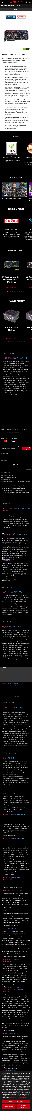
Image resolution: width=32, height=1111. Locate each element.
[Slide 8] (24, 291)
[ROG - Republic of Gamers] (16, 2)
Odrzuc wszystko (8, 1106)
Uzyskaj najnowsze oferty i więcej (10, 446)
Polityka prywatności (7, 475)
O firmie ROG (4, 453)
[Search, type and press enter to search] (26, 2)
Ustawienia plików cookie (16, 1101)
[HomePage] (2, 429)
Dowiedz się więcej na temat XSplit (13, 838)
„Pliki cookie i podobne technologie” (19, 1097)
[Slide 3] (12, 291)
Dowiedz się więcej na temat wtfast (14, 814)
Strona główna (5, 457)
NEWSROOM (4, 460)
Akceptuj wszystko (23, 1106)
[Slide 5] (17, 291)
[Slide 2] (10, 291)
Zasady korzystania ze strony (9, 477)
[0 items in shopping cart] (30, 2)
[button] (2, 2)
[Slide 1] (8, 291)
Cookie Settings (5, 479)
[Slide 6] (19, 291)
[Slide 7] (21, 291)
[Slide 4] (14, 291)
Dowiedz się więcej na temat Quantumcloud (11, 878)
